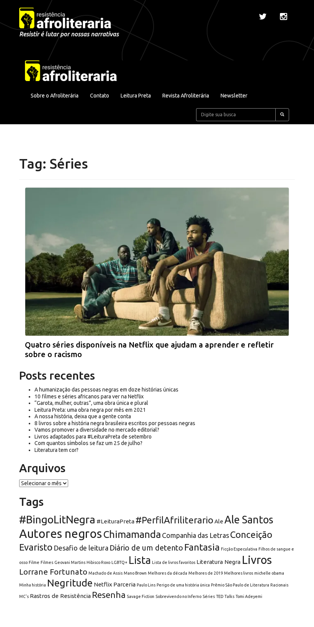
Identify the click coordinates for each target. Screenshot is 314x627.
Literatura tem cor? (56, 450)
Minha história (32, 585)
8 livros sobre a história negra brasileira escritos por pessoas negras (114, 423)
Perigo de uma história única (183, 585)
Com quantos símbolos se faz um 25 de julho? (88, 443)
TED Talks (225, 596)
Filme (34, 562)
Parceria (124, 584)
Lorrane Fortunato (53, 571)
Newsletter (234, 96)
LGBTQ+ (119, 562)
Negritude (70, 582)
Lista (140, 560)
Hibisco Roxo (98, 562)
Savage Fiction (140, 596)
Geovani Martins (69, 562)
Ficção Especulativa (239, 549)
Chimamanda (132, 534)
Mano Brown (135, 573)
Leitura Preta (136, 96)
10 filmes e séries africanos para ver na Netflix (89, 396)
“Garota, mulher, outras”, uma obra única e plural (91, 403)
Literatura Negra (218, 562)
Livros (257, 560)
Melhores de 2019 (205, 573)
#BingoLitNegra (57, 519)
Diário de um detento (146, 547)
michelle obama (269, 573)
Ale (218, 521)
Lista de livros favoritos (173, 562)
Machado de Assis (105, 573)
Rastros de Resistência (60, 596)
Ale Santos (248, 519)
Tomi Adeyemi (249, 596)
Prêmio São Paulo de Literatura (240, 585)
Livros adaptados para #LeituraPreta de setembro (93, 437)
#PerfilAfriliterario (174, 520)
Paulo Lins (146, 585)
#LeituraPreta (115, 521)
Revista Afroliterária (185, 96)
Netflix (103, 584)
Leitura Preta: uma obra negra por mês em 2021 (90, 410)
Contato (99, 96)
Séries (209, 596)
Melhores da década (167, 573)
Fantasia (202, 547)
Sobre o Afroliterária (54, 96)
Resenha (109, 594)
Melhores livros (238, 573)
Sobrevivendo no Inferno (178, 596)
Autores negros (60, 533)
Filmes (47, 562)
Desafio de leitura (81, 548)
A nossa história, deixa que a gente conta (82, 416)
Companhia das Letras (195, 535)
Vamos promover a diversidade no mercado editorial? (96, 430)
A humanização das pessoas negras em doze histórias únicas (106, 390)
